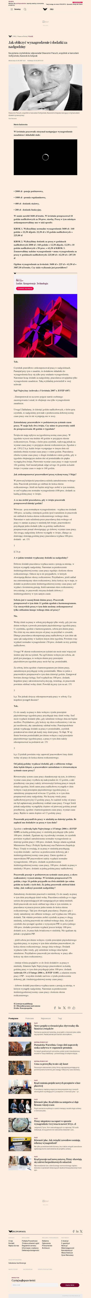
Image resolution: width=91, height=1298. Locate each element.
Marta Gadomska (20, 125)
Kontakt (11, 1243)
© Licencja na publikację (23, 1004)
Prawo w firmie (22, 36)
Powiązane (13, 1018)
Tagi (60, 1018)
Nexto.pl (64, 1246)
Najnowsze (46, 1018)
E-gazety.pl (65, 1243)
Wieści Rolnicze (67, 1253)
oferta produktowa (45, 1269)
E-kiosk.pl (64, 1241)
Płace (30, 36)
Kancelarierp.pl (66, 1250)
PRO (51, 9)
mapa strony (13, 1269)
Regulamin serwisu (29, 1246)
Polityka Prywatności (29, 1241)
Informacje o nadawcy (30, 1248)
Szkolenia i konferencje (17, 1263)
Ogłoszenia (46, 1243)
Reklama (45, 1241)
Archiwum (46, 1248)
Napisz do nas (14, 1246)
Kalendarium (27, 1269)
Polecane (29, 1018)
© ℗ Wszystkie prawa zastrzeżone (27, 1006)
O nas (11, 1241)
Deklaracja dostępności (30, 1250)
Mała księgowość (67, 1248)
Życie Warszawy (67, 1255)
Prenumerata (47, 1246)
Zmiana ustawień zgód (30, 1243)
